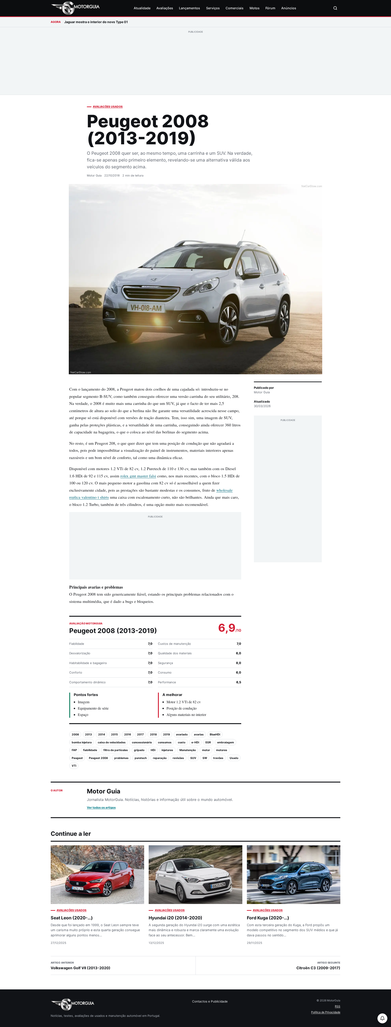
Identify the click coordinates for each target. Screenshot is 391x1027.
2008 (75, 734)
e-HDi (195, 742)
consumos (165, 742)
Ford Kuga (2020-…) (268, 918)
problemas (121, 758)
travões (218, 758)
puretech (141, 758)
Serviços (213, 8)
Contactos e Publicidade (210, 1001)
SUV (193, 758)
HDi (153, 750)
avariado (182, 734)
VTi (74, 765)
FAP (74, 750)
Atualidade (142, 8)
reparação (160, 758)
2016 (127, 734)
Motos (255, 8)
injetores (167, 750)
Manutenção (187, 750)
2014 (101, 734)
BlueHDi (215, 734)
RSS (337, 1006)
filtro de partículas (115, 750)
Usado (234, 758)
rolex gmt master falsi (138, 475)
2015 (114, 734)
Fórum (270, 8)
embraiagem (225, 742)
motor (206, 750)
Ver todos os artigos (101, 807)
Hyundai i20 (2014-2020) (175, 918)
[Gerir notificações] (382, 1018)
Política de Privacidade (325, 1012)
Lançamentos (189, 8)
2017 (140, 734)
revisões (178, 758)
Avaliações (164, 8)
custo (181, 742)
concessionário (142, 742)
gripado (139, 750)
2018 (153, 734)
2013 (88, 734)
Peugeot (77, 758)
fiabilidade (90, 750)
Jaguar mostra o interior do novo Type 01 (96, 22)
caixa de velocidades (112, 742)
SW (205, 758)
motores (221, 750)
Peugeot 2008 (98, 758)
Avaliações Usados (108, 106)
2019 (166, 734)
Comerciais (234, 8)
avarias (199, 734)
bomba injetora (82, 742)
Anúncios (288, 8)
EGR (208, 742)
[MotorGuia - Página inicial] (75, 8)
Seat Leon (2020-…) (72, 918)
